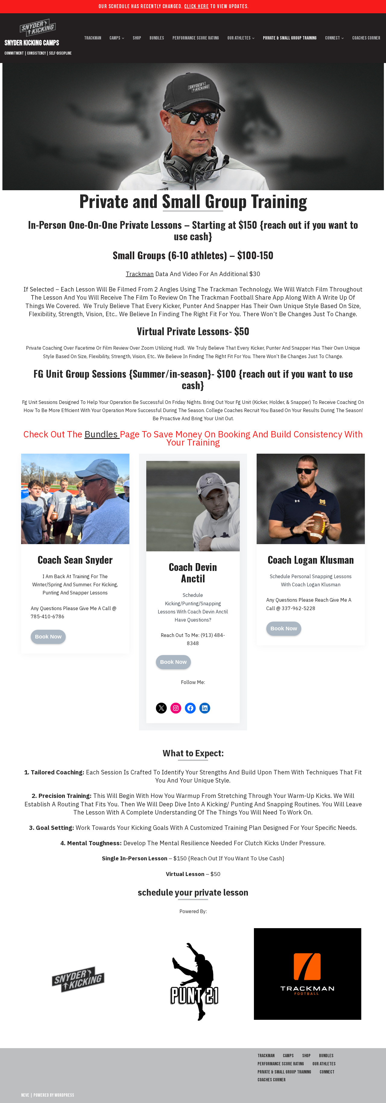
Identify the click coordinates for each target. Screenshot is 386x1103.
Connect (327, 1072)
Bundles (157, 38)
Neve (25, 1095)
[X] (161, 708)
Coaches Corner (366, 38)
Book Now (48, 637)
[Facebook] (190, 708)
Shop (137, 38)
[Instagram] (175, 708)
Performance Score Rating (195, 38)
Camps (288, 1056)
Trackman (92, 38)
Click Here (196, 6)
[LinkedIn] (204, 708)
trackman (140, 274)
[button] (123, 38)
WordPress (64, 1095)
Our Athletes (324, 1064)
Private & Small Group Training (290, 38)
